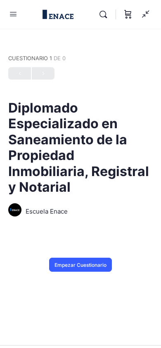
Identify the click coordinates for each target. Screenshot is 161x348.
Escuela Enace (47, 211)
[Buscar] (105, 14)
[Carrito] (128, 14)
